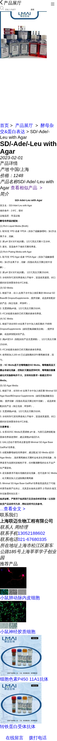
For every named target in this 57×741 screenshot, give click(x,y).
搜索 (32, 9)
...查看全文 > (12, 508)
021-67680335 (32, 539)
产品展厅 (24, 125)
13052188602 (31, 533)
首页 (4, 125)
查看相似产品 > (26, 187)
